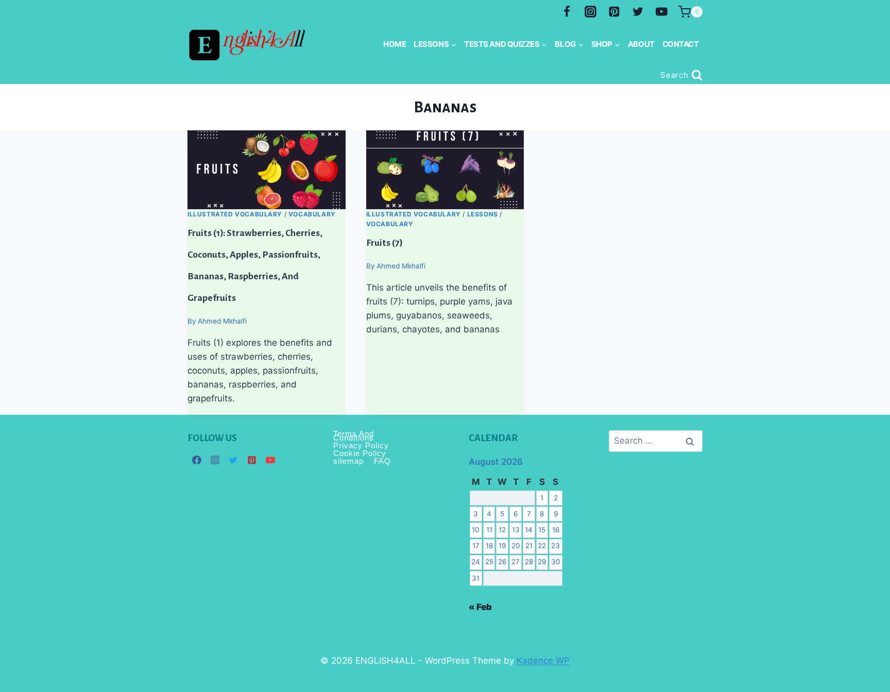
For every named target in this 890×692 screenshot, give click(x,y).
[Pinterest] (614, 12)
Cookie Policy (359, 453)
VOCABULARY (312, 214)
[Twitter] (637, 12)
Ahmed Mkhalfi (222, 321)
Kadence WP (543, 660)
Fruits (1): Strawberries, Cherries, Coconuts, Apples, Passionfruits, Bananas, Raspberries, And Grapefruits (254, 265)
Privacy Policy (361, 445)
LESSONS (482, 214)
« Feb (480, 607)
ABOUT (641, 44)
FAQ (382, 461)
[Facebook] (567, 12)
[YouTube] (661, 12)
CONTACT (680, 44)
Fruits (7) (384, 242)
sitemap (348, 461)
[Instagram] (591, 12)
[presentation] (266, 169)
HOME (394, 44)
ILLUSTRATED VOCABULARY (234, 214)
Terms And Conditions (353, 436)
